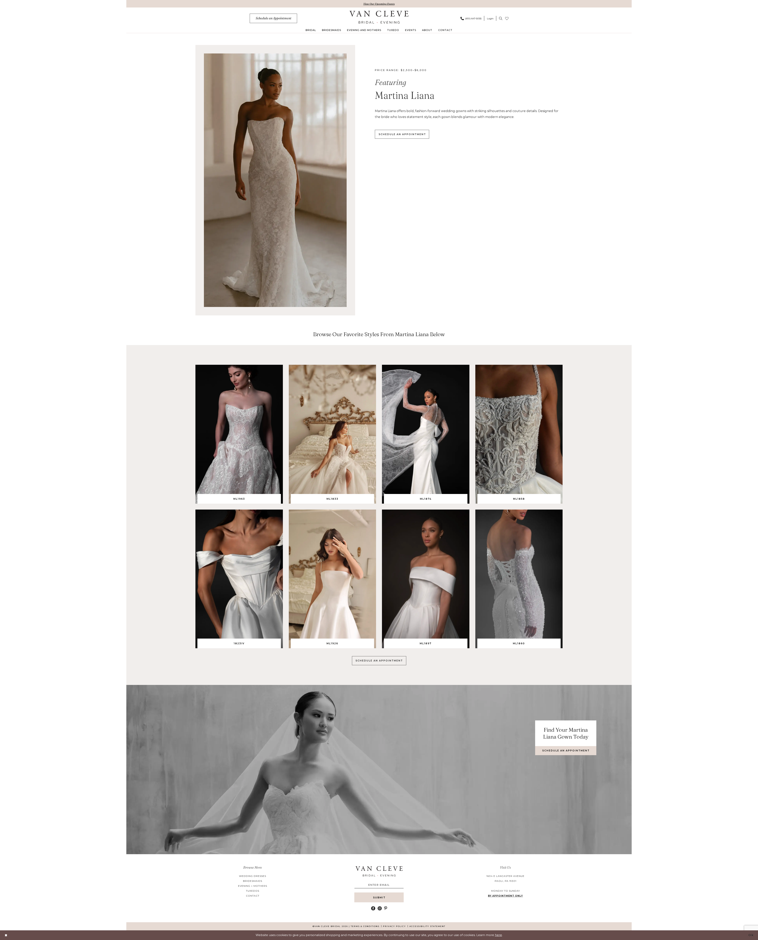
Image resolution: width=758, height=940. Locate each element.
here (498, 935)
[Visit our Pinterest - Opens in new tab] (385, 908)
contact (252, 895)
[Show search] (501, 18)
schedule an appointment (402, 134)
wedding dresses (252, 876)
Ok (751, 935)
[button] (490, 18)
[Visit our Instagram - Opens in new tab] (380, 908)
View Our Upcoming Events (379, 3)
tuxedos (252, 890)
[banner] (379, 17)
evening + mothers (252, 885)
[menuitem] (273, 18)
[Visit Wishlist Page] (507, 18)
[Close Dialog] (6, 935)
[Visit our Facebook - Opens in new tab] (373, 908)
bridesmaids (252, 880)
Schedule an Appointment (379, 660)
